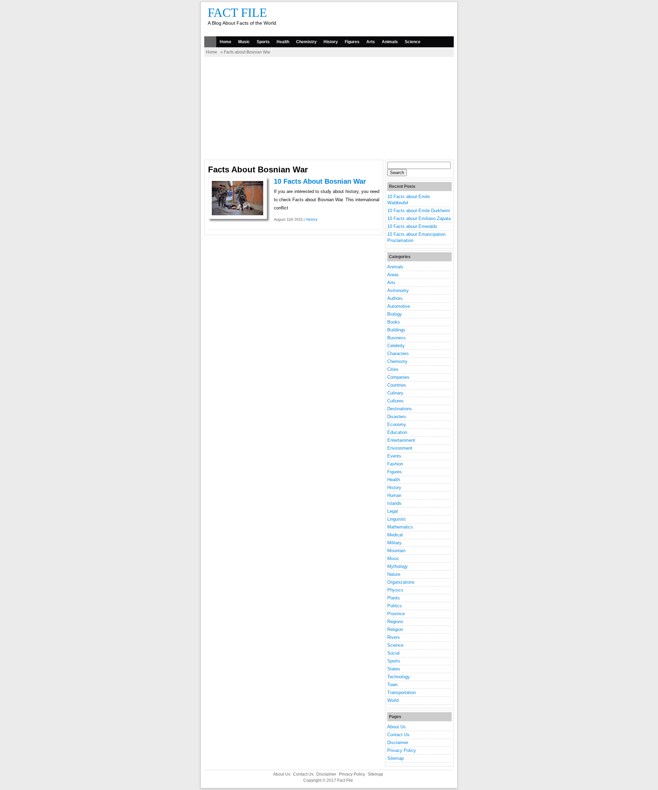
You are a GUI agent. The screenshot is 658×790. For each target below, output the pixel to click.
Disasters (396, 416)
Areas (393, 274)
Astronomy (398, 290)
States (393, 668)
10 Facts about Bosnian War (320, 181)
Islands (394, 503)
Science (413, 41)
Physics (395, 590)
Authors (395, 298)
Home (225, 41)
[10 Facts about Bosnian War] (237, 213)
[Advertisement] (329, 108)
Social (393, 653)
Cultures (395, 400)
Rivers (393, 637)
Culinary (395, 393)
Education (397, 432)
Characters (398, 353)
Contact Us (398, 734)
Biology (394, 314)
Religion (395, 629)
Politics (394, 605)
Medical (395, 534)
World (393, 700)
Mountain (396, 550)
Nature (393, 574)
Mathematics (400, 527)
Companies (398, 377)
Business (396, 337)
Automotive (398, 306)
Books (393, 322)
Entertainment (401, 440)
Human (394, 495)
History (331, 41)
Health (283, 41)
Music (244, 41)
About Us (396, 726)
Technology (398, 676)
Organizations (401, 582)
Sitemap (395, 758)
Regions (395, 621)
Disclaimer (397, 742)
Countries (396, 385)
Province (396, 613)
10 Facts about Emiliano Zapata (419, 218)
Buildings (396, 329)
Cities (393, 369)
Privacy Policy (401, 750)
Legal (392, 511)
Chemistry (306, 41)
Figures (352, 41)
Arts (370, 41)
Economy (396, 424)
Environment (399, 448)
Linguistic (396, 519)
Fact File (237, 13)
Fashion (395, 463)
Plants (393, 597)
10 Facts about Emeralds (412, 226)
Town (392, 684)
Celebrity (396, 345)
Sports (263, 41)
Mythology (397, 566)
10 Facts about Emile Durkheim (418, 210)
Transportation (401, 692)
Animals (390, 41)
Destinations (399, 408)
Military (394, 542)
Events (394, 456)
